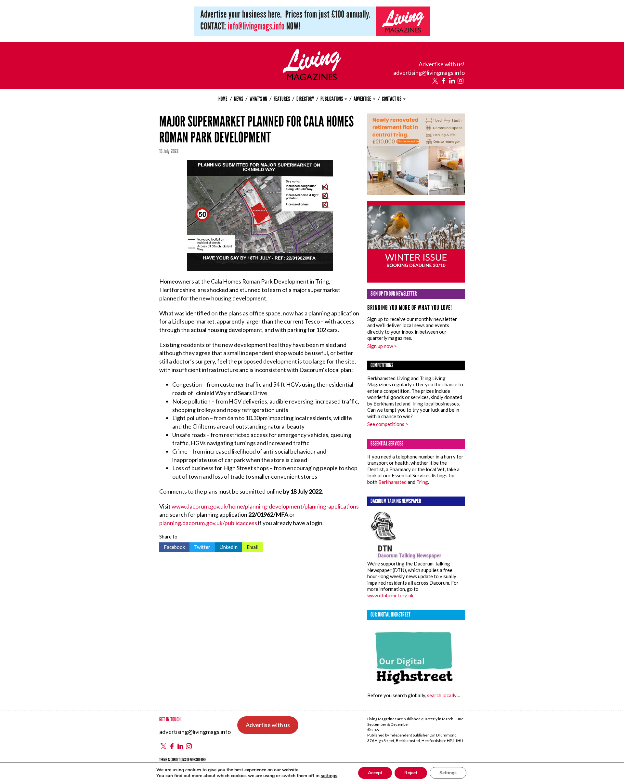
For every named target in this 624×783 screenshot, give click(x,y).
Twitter (199, 546)
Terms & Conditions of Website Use (182, 760)
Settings (448, 773)
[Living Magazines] (312, 78)
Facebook (172, 546)
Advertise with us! (442, 64)
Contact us (392, 98)
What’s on (258, 98)
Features (282, 98)
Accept (375, 773)
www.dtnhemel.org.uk (390, 595)
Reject (410, 773)
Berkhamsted (392, 482)
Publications (332, 98)
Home (223, 98)
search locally (442, 695)
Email (250, 546)
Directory (305, 98)
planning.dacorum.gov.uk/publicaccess (208, 522)
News (238, 98)
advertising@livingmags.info (429, 72)
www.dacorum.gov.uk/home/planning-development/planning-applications (265, 506)
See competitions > (387, 424)
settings (329, 776)
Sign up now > (382, 346)
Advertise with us (268, 724)
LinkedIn (226, 546)
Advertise (363, 98)
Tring (422, 482)
